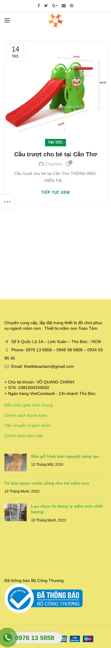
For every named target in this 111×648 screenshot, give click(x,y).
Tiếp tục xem (55, 192)
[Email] (63, 5)
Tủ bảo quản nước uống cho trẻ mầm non (46, 483)
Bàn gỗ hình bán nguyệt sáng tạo (65, 456)
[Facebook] (39, 5)
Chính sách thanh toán (25, 415)
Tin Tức (55, 142)
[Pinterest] (71, 5)
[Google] (54, 5)
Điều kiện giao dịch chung (28, 405)
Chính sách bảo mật (23, 435)
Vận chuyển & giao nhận (27, 425)
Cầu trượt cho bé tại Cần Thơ (55, 154)
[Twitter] (46, 5)
